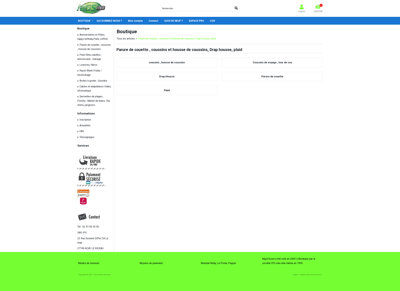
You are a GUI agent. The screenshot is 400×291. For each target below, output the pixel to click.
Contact (153, 20)
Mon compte (135, 20)
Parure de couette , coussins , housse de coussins (94, 47)
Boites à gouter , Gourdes (93, 80)
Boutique (84, 20)
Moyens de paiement (151, 263)
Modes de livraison (88, 263)
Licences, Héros (88, 64)
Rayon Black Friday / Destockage (89, 72)
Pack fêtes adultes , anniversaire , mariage (89, 57)
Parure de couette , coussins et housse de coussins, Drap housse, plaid (177, 38)
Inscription (85, 119)
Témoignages (87, 137)
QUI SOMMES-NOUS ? (109, 20)
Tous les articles (126, 38)
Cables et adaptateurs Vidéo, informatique (94, 88)
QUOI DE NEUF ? (173, 20)
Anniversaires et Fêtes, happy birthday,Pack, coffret (92, 36)
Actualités (85, 125)
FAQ (82, 131)
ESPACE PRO (196, 20)
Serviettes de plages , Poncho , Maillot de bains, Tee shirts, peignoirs (93, 100)
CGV (212, 20)
